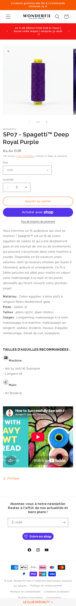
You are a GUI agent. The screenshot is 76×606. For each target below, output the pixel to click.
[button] (38, 602)
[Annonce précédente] (7, 31)
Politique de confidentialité (25, 591)
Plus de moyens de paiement (38, 221)
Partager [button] (13, 478)
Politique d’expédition (30, 597)
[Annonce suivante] (69, 31)
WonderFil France (23, 581)
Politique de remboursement (46, 585)
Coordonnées (53, 597)
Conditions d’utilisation (56, 591)
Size (5, 162)
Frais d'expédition (25, 156)
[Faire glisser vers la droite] (46, 122)
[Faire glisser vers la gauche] (29, 122)
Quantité (8, 179)
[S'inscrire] (63, 522)
